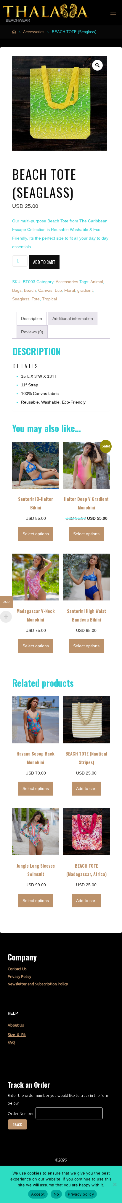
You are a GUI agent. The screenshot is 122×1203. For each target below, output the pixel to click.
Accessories (33, 32)
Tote (36, 299)
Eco (58, 290)
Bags (17, 290)
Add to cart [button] (86, 788)
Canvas (45, 290)
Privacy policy (81, 1194)
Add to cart (44, 262)
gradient (85, 290)
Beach (30, 290)
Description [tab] (31, 318)
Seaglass (20, 299)
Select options (36, 533)
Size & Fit (17, 1034)
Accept (38, 1194)
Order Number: (22, 1113)
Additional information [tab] (72, 318)
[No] (115, 1184)
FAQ (11, 1042)
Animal (96, 281)
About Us (16, 1025)
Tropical (49, 299)
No (56, 1194)
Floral (69, 290)
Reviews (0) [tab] (32, 331)
